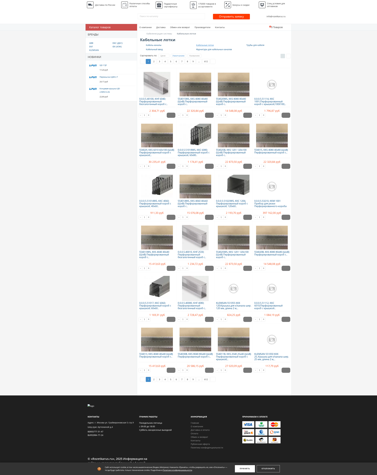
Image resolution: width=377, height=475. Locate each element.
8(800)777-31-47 (95, 431)
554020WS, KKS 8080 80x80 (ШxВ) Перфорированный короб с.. (231, 101)
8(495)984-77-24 (95, 435)
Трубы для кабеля (255, 45)
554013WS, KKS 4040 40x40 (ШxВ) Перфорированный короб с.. (154, 254)
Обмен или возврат (180, 27)
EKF (91, 46)
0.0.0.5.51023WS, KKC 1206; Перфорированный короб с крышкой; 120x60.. (232, 203)
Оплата (194, 433)
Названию (194, 55)
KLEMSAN (94, 50)
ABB (91, 43)
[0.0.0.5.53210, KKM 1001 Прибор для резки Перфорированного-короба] (272, 185)
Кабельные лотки (205, 45)
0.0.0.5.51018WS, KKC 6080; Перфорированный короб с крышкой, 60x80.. (194, 152)
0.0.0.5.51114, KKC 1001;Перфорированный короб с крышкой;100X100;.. (270, 101)
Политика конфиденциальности (207, 447)
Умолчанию (178, 55)
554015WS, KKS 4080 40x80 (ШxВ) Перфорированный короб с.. (193, 101)
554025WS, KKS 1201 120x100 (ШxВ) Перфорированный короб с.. (232, 254)
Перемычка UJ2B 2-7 (109, 77)
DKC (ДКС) (118, 43)
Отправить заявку (231, 16)
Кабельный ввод (154, 49)
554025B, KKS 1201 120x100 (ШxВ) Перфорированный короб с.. (231, 152)
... (199, 61)
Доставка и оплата (200, 430)
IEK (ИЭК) (117, 46)
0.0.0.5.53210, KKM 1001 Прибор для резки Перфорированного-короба (270, 203)
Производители (202, 27)
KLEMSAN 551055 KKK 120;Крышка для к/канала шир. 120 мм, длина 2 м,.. (233, 305)
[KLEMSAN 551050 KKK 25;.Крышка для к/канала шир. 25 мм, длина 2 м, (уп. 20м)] (272, 338)
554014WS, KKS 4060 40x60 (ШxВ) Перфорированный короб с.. (193, 203)
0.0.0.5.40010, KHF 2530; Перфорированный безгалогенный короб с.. (192, 254)
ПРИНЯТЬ (245, 468)
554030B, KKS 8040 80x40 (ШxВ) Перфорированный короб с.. (195, 355)
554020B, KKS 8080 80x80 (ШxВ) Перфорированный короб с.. (271, 253)
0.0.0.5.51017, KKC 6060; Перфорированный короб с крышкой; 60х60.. (155, 305)
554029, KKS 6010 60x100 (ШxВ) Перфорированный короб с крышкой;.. (156, 152)
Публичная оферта (200, 444)
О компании (145, 27)
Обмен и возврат (199, 437)
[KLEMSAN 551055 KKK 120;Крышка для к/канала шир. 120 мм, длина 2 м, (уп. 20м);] (234, 287)
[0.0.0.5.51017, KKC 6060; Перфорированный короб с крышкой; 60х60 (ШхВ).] (157, 287)
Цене (163, 55)
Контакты (220, 27)
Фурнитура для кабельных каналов (214, 49)
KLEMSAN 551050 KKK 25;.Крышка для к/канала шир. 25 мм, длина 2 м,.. (271, 356)
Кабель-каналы (153, 45)
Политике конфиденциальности (177, 470)
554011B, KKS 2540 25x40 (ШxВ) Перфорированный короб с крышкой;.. (233, 356)
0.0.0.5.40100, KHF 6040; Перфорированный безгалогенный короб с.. (153, 101)
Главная (195, 422)
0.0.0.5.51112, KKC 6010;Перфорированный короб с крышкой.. (268, 305)
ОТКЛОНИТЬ (268, 468)
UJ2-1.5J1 (103, 65)
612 (206, 61)
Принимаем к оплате (255, 416)
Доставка (161, 27)
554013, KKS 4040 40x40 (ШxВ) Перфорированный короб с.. (156, 355)
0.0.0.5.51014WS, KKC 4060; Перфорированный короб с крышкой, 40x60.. (155, 203)
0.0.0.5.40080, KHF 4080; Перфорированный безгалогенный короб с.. (192, 305)
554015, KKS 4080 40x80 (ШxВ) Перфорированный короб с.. (271, 151)
